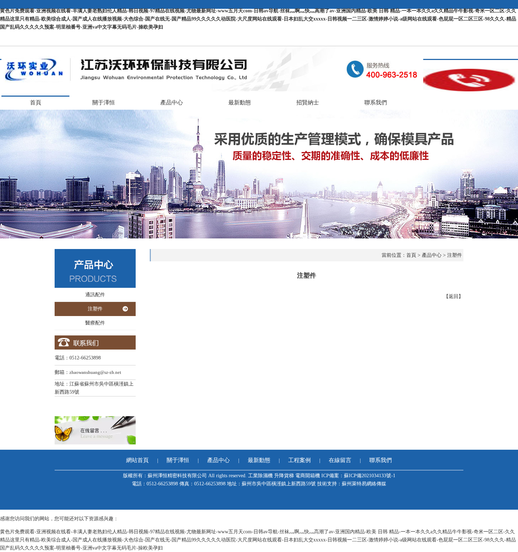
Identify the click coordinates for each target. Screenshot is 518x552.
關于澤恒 (103, 102)
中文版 (483, 41)
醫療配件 (95, 323)
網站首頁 (137, 460)
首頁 (35, 102)
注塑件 (95, 308)
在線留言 (340, 460)
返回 (453, 296)
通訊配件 (95, 294)
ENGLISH (505, 41)
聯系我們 (375, 102)
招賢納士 (307, 102)
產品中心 (171, 102)
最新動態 (239, 102)
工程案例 (299, 460)
